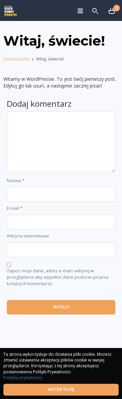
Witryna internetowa (28, 236)
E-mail (14, 208)
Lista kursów (16, 59)
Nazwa (15, 180)
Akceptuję (61, 389)
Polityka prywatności (23, 377)
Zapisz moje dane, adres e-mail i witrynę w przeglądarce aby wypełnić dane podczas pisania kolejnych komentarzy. (57, 277)
